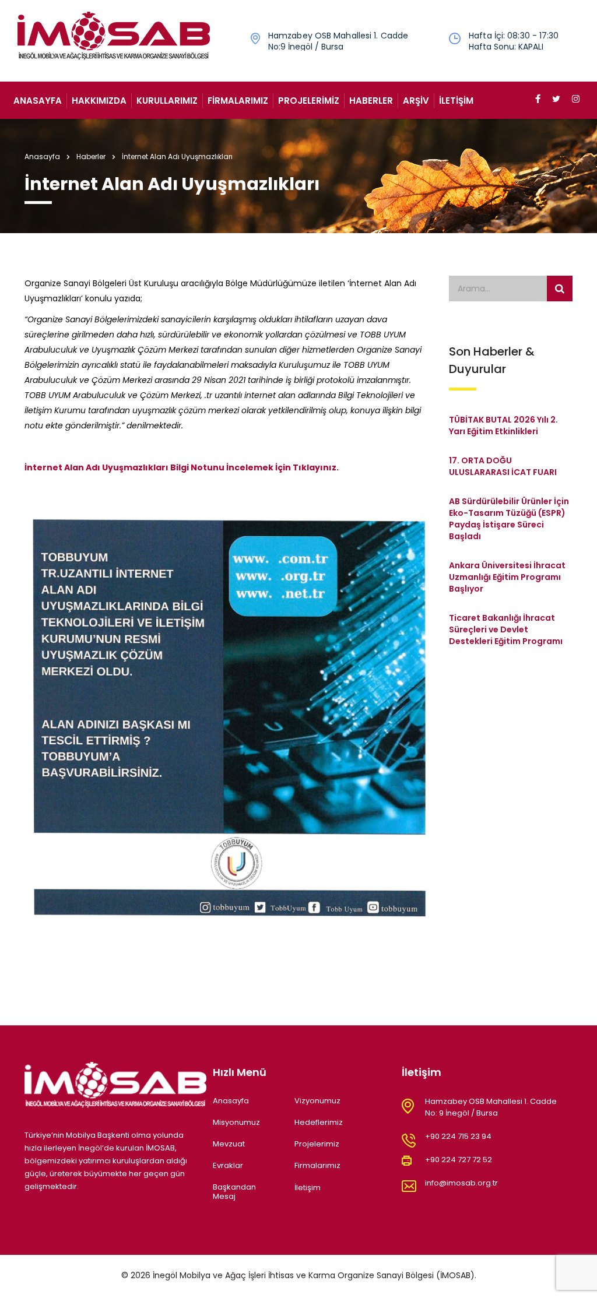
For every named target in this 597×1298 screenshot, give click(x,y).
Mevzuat (229, 1144)
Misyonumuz (236, 1122)
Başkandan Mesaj (234, 1192)
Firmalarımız (238, 100)
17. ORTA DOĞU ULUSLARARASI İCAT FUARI (503, 466)
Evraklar (228, 1165)
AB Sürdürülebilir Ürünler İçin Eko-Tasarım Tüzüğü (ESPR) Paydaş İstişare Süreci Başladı (509, 518)
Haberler (371, 100)
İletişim (456, 100)
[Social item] (537, 100)
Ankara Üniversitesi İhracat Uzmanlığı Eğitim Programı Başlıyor (507, 577)
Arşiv (416, 100)
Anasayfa (37, 100)
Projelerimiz (308, 100)
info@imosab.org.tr (461, 1182)
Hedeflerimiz (318, 1122)
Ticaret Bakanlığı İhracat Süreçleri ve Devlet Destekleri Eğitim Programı (506, 629)
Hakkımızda (99, 100)
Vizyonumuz (317, 1101)
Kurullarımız (167, 100)
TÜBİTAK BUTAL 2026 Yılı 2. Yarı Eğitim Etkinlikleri (503, 425)
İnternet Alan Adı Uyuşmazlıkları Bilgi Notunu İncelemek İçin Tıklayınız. (181, 467)
